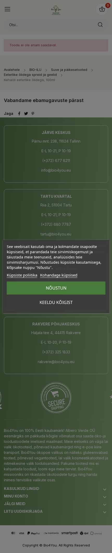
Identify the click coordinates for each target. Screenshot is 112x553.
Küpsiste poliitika (22, 275)
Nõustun (56, 288)
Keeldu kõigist (56, 302)
